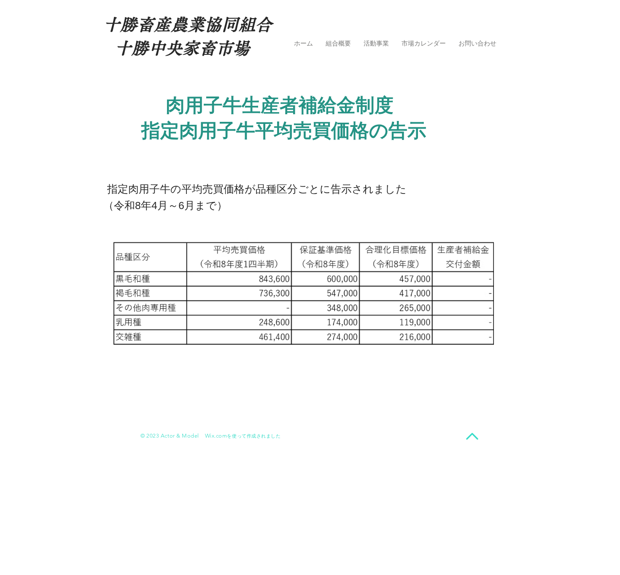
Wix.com (216, 436)
